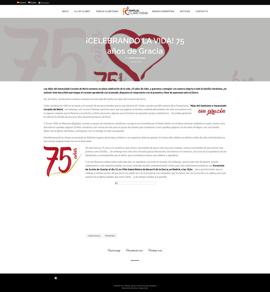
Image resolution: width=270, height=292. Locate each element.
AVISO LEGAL (130, 286)
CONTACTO (118, 286)
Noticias (185, 11)
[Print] (114, 250)
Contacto (202, 11)
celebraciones (94, 236)
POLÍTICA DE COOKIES (147, 286)
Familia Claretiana (107, 11)
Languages (45, 3)
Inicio (65, 11)
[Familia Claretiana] (135, 11)
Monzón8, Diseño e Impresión (135, 288)
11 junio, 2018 (135, 62)
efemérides (110, 236)
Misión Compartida (163, 11)
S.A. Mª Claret (82, 11)
